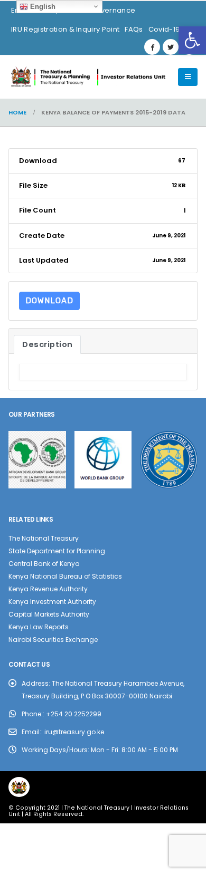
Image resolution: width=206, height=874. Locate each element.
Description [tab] (47, 344)
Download (49, 300)
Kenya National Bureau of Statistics (65, 576)
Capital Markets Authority (48, 614)
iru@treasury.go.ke (74, 731)
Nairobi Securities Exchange (53, 639)
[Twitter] (171, 47)
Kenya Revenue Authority (48, 588)
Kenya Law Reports (38, 626)
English (41, 7)
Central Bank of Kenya (44, 563)
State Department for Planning (56, 550)
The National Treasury (43, 538)
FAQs (134, 29)
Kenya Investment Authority (52, 601)
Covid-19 (164, 29)
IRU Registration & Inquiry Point (65, 29)
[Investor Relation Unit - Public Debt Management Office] (87, 77)
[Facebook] (152, 47)
